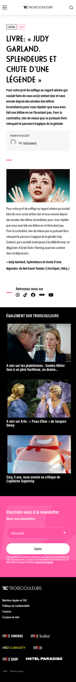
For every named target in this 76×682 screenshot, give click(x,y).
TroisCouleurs (30, 142)
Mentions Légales (16, 671)
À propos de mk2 (10, 617)
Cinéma (11, 27)
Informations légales (44, 562)
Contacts (6, 611)
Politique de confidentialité (15, 606)
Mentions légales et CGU (14, 600)
